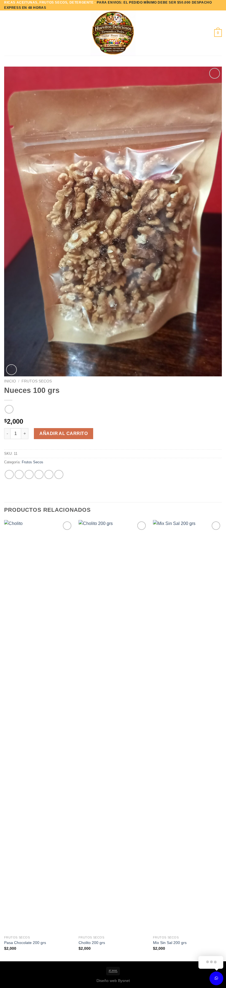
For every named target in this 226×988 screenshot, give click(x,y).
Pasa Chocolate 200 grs (25, 942)
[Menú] (7, 33)
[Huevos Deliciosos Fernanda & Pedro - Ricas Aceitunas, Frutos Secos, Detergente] (113, 33)
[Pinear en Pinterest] (48, 474)
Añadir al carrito (63, 433)
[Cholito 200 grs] (113, 726)
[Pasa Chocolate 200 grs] (38, 726)
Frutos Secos (36, 381)
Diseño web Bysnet (113, 980)
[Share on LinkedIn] (58, 474)
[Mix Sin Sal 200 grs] (187, 726)
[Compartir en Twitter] (29, 474)
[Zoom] (11, 369)
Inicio (10, 381)
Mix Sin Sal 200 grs (170, 942)
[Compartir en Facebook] (19, 474)
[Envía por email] (39, 474)
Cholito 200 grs (92, 942)
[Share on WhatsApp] (9, 474)
